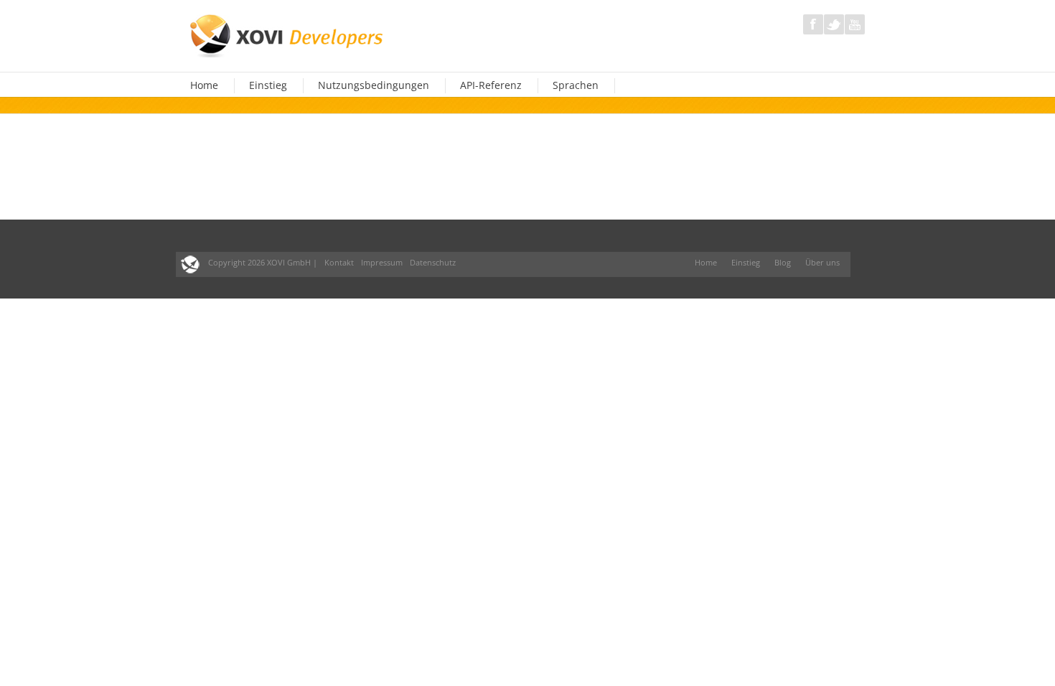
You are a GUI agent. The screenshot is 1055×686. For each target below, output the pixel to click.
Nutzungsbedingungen (373, 85)
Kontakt (339, 262)
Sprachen (576, 85)
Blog (782, 262)
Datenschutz (433, 262)
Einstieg (268, 85)
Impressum (382, 262)
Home (204, 85)
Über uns (822, 262)
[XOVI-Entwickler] (287, 34)
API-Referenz (491, 85)
